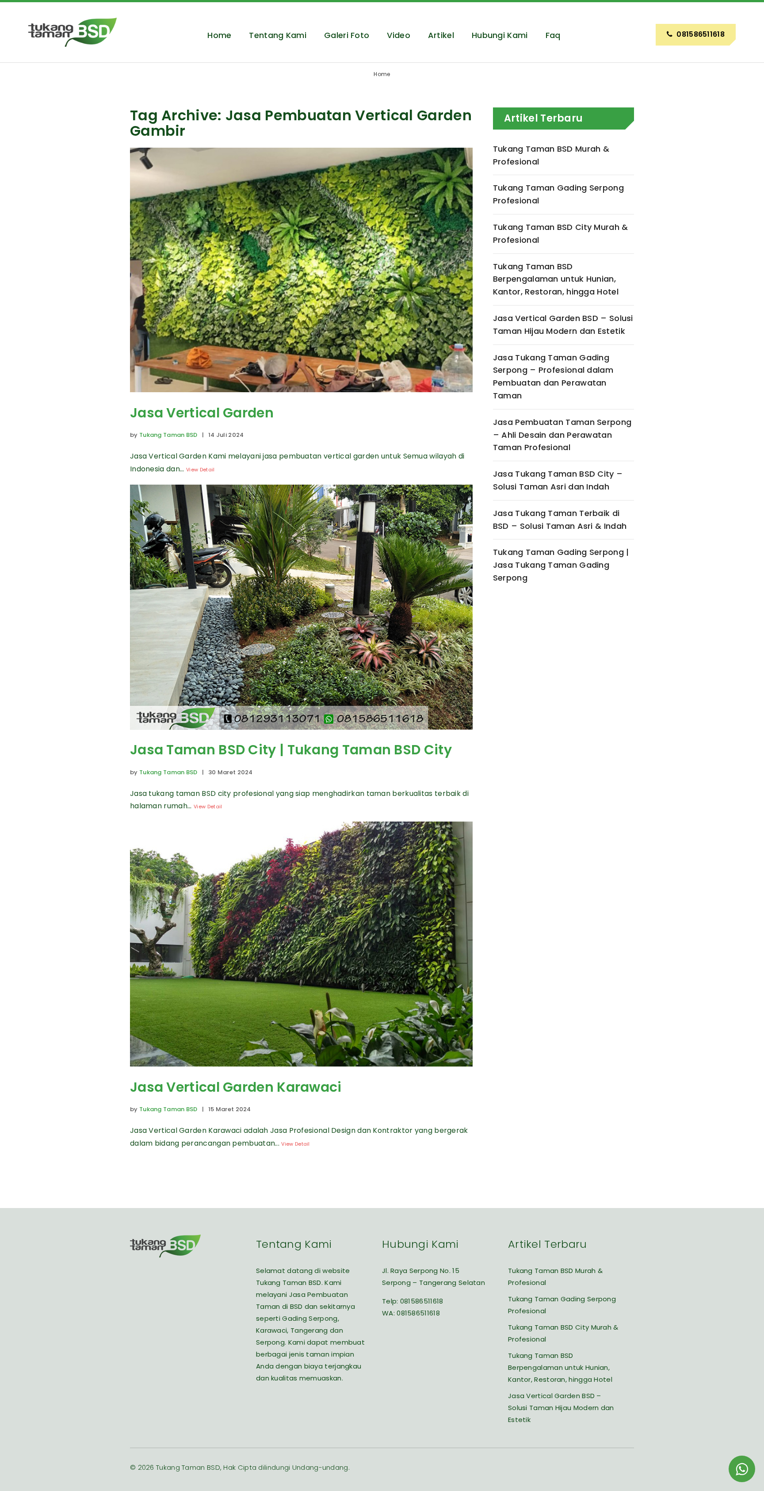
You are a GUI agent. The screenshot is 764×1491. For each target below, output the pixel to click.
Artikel (441, 35)
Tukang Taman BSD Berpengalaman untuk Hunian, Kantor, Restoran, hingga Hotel (556, 279)
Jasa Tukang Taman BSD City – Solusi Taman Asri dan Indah (558, 480)
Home (219, 35)
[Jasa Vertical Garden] (301, 399)
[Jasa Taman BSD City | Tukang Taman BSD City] (301, 736)
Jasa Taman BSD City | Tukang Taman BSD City (291, 749)
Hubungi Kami (500, 35)
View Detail (200, 469)
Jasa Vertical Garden (202, 412)
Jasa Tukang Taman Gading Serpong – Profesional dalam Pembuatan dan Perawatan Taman (553, 376)
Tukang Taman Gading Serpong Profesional (558, 194)
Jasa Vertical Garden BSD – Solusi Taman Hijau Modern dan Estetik (563, 324)
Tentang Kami (277, 35)
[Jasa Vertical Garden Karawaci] (301, 1073)
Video (398, 35)
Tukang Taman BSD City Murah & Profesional (560, 233)
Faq (553, 35)
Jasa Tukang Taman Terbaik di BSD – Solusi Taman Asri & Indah (559, 519)
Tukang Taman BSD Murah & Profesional (551, 155)
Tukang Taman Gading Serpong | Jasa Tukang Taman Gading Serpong (561, 565)
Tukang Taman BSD (168, 435)
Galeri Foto (346, 35)
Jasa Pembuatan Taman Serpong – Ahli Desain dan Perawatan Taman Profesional (562, 435)
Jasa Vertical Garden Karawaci (236, 1087)
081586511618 (421, 1301)
